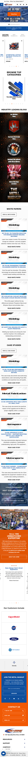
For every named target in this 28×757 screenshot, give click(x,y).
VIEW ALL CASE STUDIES (9, 350)
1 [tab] (9, 66)
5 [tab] (18, 66)
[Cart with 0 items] (26, 4)
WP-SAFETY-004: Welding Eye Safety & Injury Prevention (14, 327)
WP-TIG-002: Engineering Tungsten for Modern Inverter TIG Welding (14, 266)
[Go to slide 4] (13, 24)
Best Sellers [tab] (22, 35)
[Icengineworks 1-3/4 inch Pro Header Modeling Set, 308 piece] (14, 46)
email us (7, 720)
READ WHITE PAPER (14, 247)
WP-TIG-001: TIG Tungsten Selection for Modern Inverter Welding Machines (14, 234)
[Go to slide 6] (16, 24)
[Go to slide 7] (17, 24)
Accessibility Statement (15, 755)
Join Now (14, 693)
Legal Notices (5, 755)
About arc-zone (14, 557)
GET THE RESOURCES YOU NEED (14, 500)
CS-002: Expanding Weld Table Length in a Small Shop (14, 402)
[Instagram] (5, 698)
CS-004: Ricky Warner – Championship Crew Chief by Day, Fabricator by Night (14, 468)
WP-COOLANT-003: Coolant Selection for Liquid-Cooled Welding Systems (14, 297)
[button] (14, 14)
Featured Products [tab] (5, 35)
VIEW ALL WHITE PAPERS (9, 214)
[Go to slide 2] (10, 24)
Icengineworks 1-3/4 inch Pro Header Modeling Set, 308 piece (13, 56)
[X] (23, 698)
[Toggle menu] (1, 4)
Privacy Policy (22, 753)
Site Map (24, 755)
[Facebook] (9, 698)
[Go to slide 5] (14, 24)
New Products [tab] (14, 35)
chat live (7, 715)
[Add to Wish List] (3, 41)
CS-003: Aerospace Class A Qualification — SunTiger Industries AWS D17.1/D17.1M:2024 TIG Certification (14, 435)
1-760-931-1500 (8, 710)
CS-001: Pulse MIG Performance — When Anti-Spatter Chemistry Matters (14, 371)
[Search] (17, 4)
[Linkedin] (18, 698)
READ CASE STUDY (14, 383)
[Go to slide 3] (11, 24)
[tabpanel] (14, 51)
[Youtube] (14, 698)
